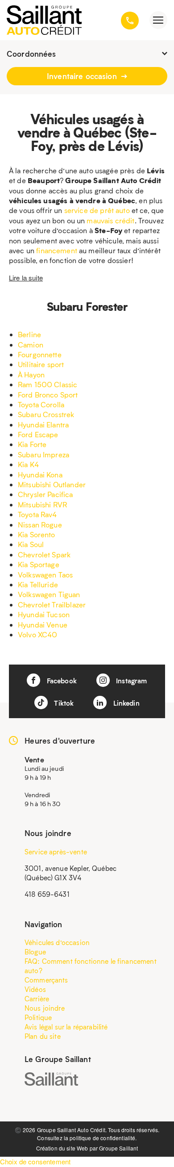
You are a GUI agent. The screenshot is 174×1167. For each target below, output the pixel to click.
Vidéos (35, 989)
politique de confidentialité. (103, 1138)
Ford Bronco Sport (48, 394)
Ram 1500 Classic (47, 384)
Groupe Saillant (118, 1148)
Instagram (130, 680)
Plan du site (43, 1036)
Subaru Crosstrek (46, 414)
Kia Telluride (38, 584)
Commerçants (46, 979)
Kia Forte (32, 444)
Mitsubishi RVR (42, 504)
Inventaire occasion (83, 76)
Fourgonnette (40, 354)
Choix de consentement (35, 1161)
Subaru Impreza (43, 454)
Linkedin (125, 703)
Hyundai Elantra (43, 424)
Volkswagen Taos (45, 574)
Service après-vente (56, 851)
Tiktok (63, 703)
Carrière (37, 998)
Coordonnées (31, 53)
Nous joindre (45, 1008)
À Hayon (31, 374)
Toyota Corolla (41, 404)
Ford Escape (38, 434)
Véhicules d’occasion (57, 942)
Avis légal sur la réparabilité (66, 1026)
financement (56, 250)
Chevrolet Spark (44, 554)
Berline (29, 334)
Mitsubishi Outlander (52, 484)
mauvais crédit (110, 220)
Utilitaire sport (41, 364)
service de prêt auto (97, 210)
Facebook (60, 680)
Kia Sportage (38, 564)
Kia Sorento (36, 534)
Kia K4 (28, 464)
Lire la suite (26, 277)
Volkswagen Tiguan (49, 594)
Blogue (35, 951)
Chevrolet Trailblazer (52, 604)
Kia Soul (31, 544)
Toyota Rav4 (37, 514)
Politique (38, 1017)
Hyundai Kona (40, 474)
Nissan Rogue (40, 524)
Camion (30, 344)
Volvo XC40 (38, 634)
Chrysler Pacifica (45, 494)
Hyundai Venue (42, 624)
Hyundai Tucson (44, 614)
